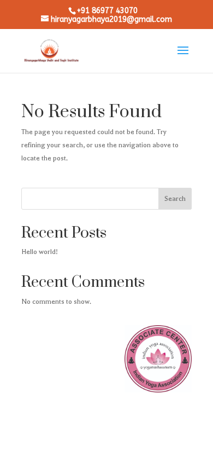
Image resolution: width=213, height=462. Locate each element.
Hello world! (39, 252)
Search (175, 199)
